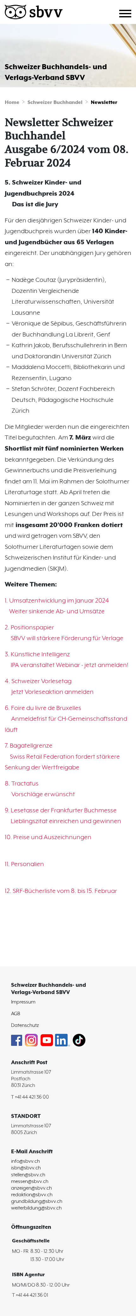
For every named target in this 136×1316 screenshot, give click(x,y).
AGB (15, 1013)
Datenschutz (25, 1025)
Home (12, 103)
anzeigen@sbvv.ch (31, 1188)
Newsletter (104, 103)
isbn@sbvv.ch (26, 1168)
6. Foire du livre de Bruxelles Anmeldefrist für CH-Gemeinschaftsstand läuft (66, 719)
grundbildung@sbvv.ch (36, 1201)
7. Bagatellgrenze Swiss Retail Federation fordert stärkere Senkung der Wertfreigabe (62, 756)
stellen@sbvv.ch (28, 1175)
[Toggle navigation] (127, 13)
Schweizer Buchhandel (55, 103)
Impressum (23, 1002)
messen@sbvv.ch (29, 1181)
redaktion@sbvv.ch (32, 1195)
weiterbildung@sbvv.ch (36, 1208)
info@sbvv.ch (25, 1161)
